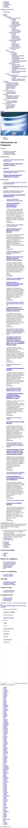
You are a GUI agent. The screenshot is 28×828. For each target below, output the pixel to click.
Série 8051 (14, 53)
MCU (7, 50)
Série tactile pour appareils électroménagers (18, 59)
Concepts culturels (10, 106)
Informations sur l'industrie (12, 97)
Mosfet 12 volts (15, 605)
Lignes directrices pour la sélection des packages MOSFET (13, 230)
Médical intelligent (10, 88)
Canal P (14, 20)
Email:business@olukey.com (7, 9)
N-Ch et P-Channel (16, 24)
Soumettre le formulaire (8, 617)
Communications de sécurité (12, 84)
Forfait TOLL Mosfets (14, 48)
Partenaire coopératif (11, 93)
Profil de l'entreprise (10, 104)
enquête (17, 526)
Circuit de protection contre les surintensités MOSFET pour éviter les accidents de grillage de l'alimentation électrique (15, 452)
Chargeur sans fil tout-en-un (18, 80)
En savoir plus (9, 222)
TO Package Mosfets (14, 26)
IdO (7, 89)
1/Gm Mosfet (4, 605)
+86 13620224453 (7, 639)
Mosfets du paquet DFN (14, 18)
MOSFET (8, 16)
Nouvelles (5, 94)
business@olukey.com (8, 539)
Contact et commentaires (11, 101)
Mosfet (21, 605)
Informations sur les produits (12, 95)
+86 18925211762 (7, 538)
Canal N (14, 19)
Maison (5, 14)
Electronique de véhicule (12, 85)
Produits (5, 15)
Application (6, 81)
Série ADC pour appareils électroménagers (18, 56)
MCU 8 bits (12, 51)
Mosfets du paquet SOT (14, 40)
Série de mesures (16, 62)
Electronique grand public (12, 82)
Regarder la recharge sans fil (18, 79)
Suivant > (6, 522)
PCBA (7, 73)
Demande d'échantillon (11, 102)
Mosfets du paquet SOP (14, 32)
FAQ (7, 108)
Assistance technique (11, 91)
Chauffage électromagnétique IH (19, 60)
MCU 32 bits (12, 63)
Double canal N (15, 22)
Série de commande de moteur (19, 71)
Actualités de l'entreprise (11, 98)
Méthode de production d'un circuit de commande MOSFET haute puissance (14, 258)
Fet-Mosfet (3, 606)
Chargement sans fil (13, 75)
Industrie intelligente (11, 86)
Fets (24, 605)
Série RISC (14, 54)
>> (9, 522)
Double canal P (15, 23)
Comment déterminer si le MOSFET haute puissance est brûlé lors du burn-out (15, 309)
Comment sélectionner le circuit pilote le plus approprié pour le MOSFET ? (15, 478)
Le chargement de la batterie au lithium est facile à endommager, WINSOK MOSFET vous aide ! (14, 396)
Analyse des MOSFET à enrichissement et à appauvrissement (13, 205)
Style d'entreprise (10, 107)
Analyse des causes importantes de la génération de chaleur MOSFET (14, 283)
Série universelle (16, 64)
